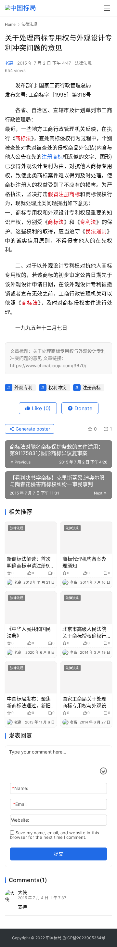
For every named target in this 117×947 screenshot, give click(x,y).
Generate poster (32, 429)
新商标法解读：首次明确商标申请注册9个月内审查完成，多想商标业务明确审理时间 (30, 562)
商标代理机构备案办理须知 (84, 562)
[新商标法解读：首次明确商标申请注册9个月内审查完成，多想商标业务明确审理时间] (31, 538)
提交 (58, 854)
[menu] (107, 8)
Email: (20, 804)
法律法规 (83, 63)
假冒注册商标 (64, 194)
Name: (20, 788)
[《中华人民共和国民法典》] (31, 607)
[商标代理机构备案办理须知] (86, 538)
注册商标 (52, 156)
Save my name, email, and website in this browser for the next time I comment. (54, 835)
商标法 (23, 138)
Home (10, 24)
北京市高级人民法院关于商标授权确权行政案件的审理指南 (84, 632)
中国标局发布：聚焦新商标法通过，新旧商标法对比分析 (29, 702)
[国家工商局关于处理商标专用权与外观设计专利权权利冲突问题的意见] (86, 677)
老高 (9, 63)
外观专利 (23, 387)
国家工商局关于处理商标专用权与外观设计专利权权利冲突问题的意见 (84, 702)
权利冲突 (57, 387)
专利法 (88, 222)
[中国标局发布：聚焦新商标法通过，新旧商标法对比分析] (31, 677)
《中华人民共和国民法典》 (29, 632)
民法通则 (96, 231)
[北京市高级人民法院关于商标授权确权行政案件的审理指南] (86, 607)
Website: (20, 820)
